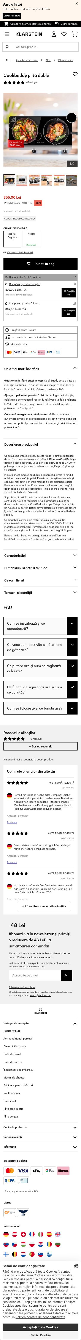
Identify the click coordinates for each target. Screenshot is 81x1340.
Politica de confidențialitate (22, 987)
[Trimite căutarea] (7, 46)
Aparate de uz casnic (27, 60)
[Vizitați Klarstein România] (49, 1244)
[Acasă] (11, 60)
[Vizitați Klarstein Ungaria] (23, 1244)
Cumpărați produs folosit (23, 303)
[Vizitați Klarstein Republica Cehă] (14, 1244)
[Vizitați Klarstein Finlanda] (6, 1254)
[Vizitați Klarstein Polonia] (32, 1244)
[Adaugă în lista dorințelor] (75, 74)
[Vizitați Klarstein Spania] (49, 1234)
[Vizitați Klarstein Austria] (14, 1234)
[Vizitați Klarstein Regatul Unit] (57, 1234)
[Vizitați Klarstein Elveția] (23, 1234)
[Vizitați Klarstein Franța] (32, 1234)
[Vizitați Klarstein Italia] (40, 1234)
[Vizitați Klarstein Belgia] (14, 1254)
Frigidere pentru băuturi (18, 1085)
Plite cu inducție (13, 1108)
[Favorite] (64, 34)
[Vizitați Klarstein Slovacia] (6, 1244)
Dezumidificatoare (14, 1046)
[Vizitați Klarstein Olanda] (23, 1254)
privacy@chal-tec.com (40, 995)
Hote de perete (12, 1062)
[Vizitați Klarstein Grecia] (49, 1254)
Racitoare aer (11, 1093)
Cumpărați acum (12, 16)
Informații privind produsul (16, 211)
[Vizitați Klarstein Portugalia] (32, 1254)
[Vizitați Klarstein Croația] (40, 1244)
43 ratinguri (32, 82)
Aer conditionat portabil (18, 1038)
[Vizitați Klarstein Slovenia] (40, 1254)
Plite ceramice (65, 60)
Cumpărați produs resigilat (24, 284)
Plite (48, 60)
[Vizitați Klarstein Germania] (6, 1234)
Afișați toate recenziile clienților (45, 906)
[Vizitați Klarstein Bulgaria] (57, 1244)
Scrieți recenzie (41, 746)
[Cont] (54, 34)
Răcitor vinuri (11, 1030)
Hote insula (10, 1101)
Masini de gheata (13, 1077)
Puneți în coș (44, 264)
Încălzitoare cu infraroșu (18, 1069)
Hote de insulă (12, 1054)
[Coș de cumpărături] (75, 34)
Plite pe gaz (10, 1116)
